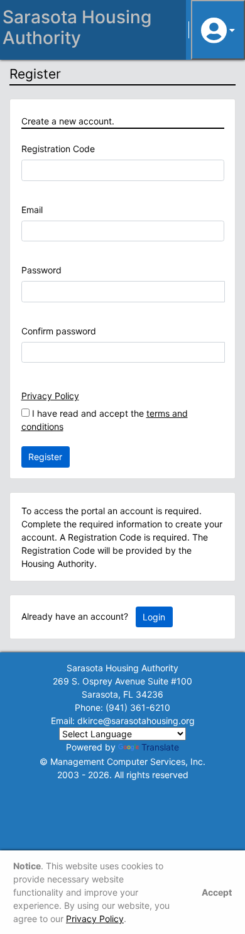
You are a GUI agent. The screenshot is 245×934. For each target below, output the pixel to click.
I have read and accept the (104, 420)
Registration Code (58, 148)
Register (45, 456)
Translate (160, 747)
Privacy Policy (50, 395)
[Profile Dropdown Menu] (218, 30)
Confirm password (58, 331)
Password (41, 270)
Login (154, 617)
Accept (217, 892)
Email (32, 209)
